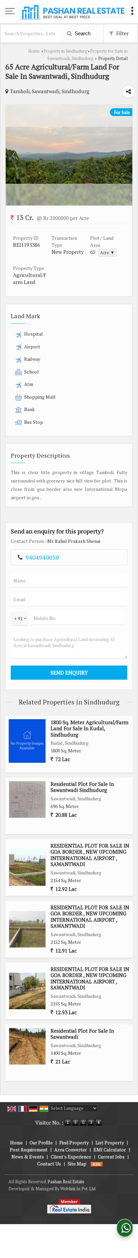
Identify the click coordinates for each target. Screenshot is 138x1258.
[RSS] (97, 1163)
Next (123, 155)
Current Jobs (111, 1156)
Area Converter (70, 1149)
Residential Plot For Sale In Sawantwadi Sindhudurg (82, 787)
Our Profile (41, 1142)
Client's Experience (71, 1156)
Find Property (74, 1142)
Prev (14, 155)
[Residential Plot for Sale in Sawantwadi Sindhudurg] (27, 799)
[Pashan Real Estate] (72, 12)
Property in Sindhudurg (65, 51)
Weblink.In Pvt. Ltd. (78, 1189)
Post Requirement (29, 1149)
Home (34, 51)
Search (81, 33)
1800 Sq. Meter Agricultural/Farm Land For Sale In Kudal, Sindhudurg (89, 728)
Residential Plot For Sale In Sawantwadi (82, 1033)
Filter (122, 33)
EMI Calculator (109, 1149)
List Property (109, 1142)
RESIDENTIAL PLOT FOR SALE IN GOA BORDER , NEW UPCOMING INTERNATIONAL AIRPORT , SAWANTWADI (90, 854)
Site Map (77, 1163)
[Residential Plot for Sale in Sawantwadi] (27, 1046)
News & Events (27, 1156)
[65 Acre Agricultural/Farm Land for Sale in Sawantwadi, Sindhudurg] (69, 182)
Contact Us (49, 1163)
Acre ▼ (107, 252)
